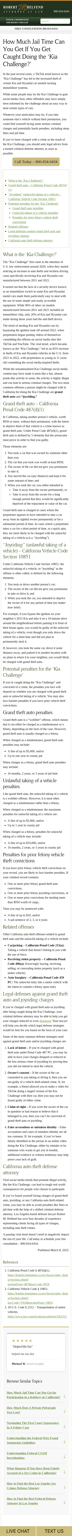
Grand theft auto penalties (27, 208)
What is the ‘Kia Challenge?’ (25, 180)
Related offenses (18, 226)
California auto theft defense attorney (30, 240)
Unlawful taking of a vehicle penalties (35, 212)
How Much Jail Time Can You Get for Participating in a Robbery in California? (33, 1395)
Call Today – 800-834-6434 (36, 162)
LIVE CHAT (18, 1531)
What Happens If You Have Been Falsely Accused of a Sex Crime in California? (33, 1471)
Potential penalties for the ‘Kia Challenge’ (33, 203)
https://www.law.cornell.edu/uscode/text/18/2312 (37, 1316)
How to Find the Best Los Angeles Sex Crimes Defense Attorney (31, 1486)
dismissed (45, 1021)
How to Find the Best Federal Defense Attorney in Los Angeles (31, 1501)
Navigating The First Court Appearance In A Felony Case (33, 1425)
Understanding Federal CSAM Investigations (27, 1455)
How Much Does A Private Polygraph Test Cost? (31, 1410)
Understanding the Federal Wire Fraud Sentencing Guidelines (32, 1440)
